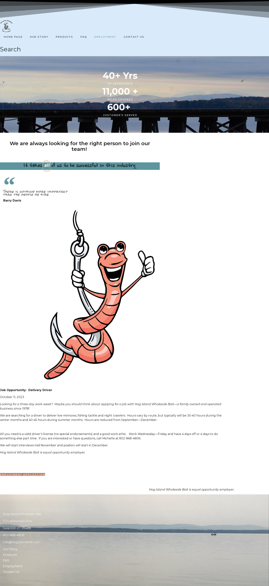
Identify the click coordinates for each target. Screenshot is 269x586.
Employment (105, 36)
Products (64, 36)
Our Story (39, 36)
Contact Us (134, 36)
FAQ (83, 36)
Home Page (13, 36)
